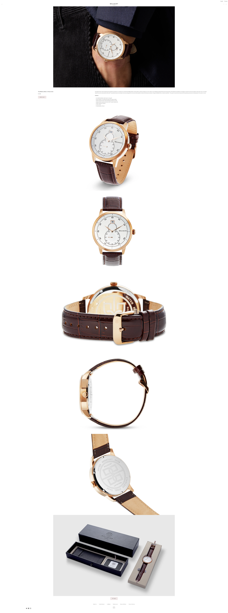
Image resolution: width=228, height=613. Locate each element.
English (221, 1)
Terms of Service (132, 604)
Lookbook (108, 604)
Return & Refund (123, 604)
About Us (95, 604)
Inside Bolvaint (101, 604)
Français (225, 1)
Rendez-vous (115, 604)
